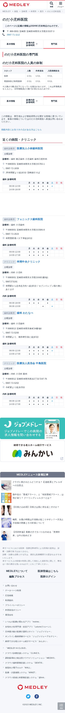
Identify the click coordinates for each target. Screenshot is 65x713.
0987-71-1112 (13, 35)
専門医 (54, 44)
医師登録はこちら (48, 571)
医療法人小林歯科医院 (30, 148)
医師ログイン (48, 576)
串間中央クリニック (28, 261)
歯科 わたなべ (25, 313)
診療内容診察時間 (30, 44)
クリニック (9, 262)
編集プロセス (17, 576)
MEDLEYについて (17, 571)
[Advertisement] (33, 204)
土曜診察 (8, 154)
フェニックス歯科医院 (30, 219)
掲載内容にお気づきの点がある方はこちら (21, 129)
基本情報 (11, 44)
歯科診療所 (9, 148)
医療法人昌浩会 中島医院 (31, 363)
